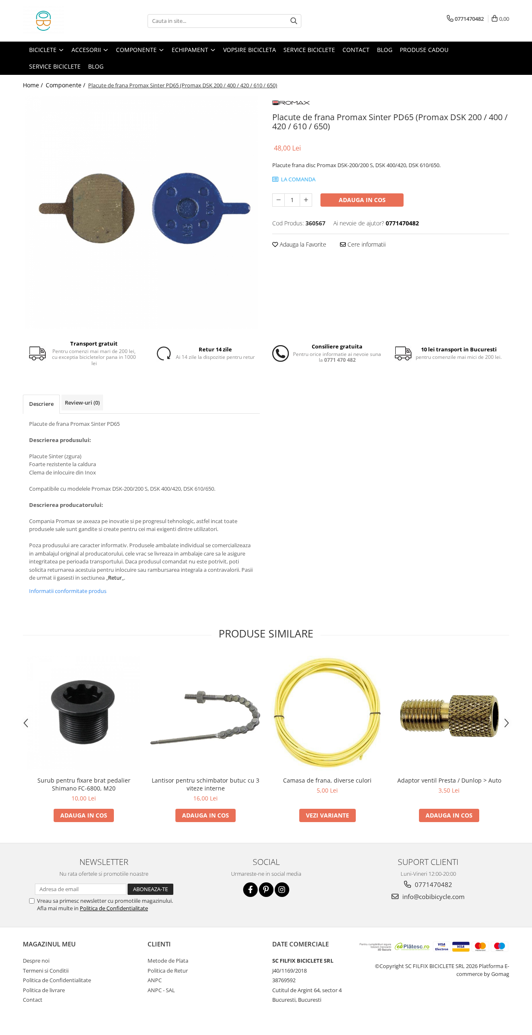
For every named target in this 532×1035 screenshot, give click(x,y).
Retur (115, 577)
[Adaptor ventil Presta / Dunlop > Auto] (449, 713)
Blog (384, 50)
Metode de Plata (168, 960)
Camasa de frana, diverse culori (327, 780)
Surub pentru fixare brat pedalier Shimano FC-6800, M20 (84, 784)
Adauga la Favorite (302, 244)
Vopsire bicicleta (249, 50)
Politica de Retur (168, 970)
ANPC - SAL (161, 990)
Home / (33, 85)
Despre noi (36, 960)
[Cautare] (293, 21)
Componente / (66, 85)
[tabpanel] (141, 212)
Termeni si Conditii (46, 970)
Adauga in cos (362, 200)
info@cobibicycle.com (433, 896)
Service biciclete (309, 50)
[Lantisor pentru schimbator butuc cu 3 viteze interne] (205, 713)
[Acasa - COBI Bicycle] (64, 20)
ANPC (155, 980)
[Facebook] (250, 889)
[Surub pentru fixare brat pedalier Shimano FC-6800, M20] (83, 713)
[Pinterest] (266, 889)
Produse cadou (424, 50)
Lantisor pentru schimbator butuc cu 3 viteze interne (205, 784)
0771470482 (432, 884)
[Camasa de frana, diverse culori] (327, 713)
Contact (355, 50)
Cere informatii (366, 244)
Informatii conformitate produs (67, 591)
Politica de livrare (44, 990)
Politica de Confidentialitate (114, 908)
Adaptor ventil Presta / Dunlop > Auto (449, 780)
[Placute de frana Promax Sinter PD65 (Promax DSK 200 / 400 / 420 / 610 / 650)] (141, 212)
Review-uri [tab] (82, 402)
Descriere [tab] (41, 404)
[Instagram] (282, 889)
